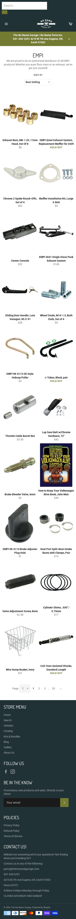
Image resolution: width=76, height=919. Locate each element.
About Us (9, 752)
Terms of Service (13, 836)
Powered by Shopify (41, 907)
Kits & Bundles (12, 736)
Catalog (8, 731)
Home (7, 714)
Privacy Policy (12, 825)
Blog (6, 741)
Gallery (8, 747)
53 (53, 688)
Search (8, 720)
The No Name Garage (21, 907)
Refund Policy (11, 830)
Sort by (38, 75)
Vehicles (8, 725)
